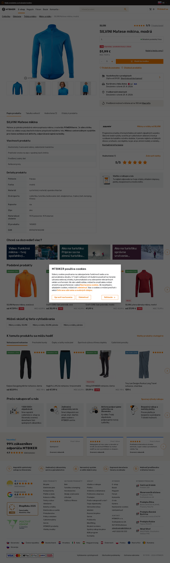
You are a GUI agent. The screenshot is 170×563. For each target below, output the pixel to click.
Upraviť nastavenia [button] (63, 297)
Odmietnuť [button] (83, 297)
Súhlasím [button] (110, 297)
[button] (82, 288)
